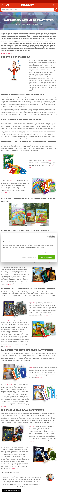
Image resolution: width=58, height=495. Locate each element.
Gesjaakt (9, 384)
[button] (29, 53)
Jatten (32, 367)
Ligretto (49, 160)
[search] (55, 9)
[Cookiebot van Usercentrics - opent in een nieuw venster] (48, 236)
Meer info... (8, 192)
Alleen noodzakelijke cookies (29, 257)
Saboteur (33, 302)
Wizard (32, 426)
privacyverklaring (29, 247)
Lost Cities (5, 266)
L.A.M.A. (12, 180)
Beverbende (5, 320)
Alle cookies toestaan (46, 257)
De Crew (19, 446)
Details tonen (48, 252)
